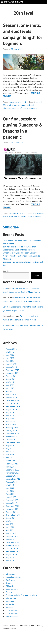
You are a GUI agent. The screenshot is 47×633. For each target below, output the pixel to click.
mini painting (11, 598)
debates (9, 583)
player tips (10, 604)
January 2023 (11, 466)
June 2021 (10, 524)
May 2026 (10, 358)
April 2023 (10, 457)
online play (13, 216)
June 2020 (10, 560)
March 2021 (11, 533)
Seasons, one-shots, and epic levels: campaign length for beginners (22, 34)
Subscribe (11, 227)
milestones (7, 108)
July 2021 (10, 521)
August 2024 (11, 409)
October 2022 (12, 476)
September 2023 (13, 442)
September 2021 (13, 515)
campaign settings (13, 577)
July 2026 (10, 352)
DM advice (23, 102)
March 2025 (11, 394)
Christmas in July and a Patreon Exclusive (20, 252)
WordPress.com (9, 628)
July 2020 (10, 557)
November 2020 (13, 545)
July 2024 (10, 412)
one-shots (15, 108)
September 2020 (13, 551)
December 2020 (12, 542)
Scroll (5, 288)
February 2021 (12, 536)
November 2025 (13, 373)
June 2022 (10, 488)
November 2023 (13, 436)
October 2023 (12, 439)
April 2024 (10, 421)
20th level (7, 105)
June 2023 (10, 451)
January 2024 (11, 430)
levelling (32, 105)
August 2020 (11, 554)
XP (21, 108)
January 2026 (11, 367)
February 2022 (12, 500)
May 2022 (10, 491)
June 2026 (10, 355)
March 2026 (11, 364)
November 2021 (13, 509)
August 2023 (11, 445)
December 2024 (12, 400)
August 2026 (11, 349)
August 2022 (11, 482)
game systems (12, 589)
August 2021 (11, 518)
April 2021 (10, 530)
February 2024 (12, 427)
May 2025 (10, 388)
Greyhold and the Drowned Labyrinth (21, 595)
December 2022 (12, 469)
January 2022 (11, 503)
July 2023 (10, 448)
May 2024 (10, 418)
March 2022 (11, 497)
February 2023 (12, 463)
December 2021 (12, 506)
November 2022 (13, 473)
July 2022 (10, 485)
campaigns (25, 105)
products (9, 607)
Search (6, 271)
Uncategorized (12, 610)
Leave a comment (30, 108)
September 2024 (13, 406)
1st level (38, 102)
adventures (14, 102)
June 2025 (10, 385)
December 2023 (12, 433)
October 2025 (12, 376)
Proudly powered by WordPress (16, 625)
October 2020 (12, 548)
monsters (10, 601)
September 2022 (13, 479)
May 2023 (10, 454)
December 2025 (12, 370)
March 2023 (11, 460)
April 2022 (10, 494)
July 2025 (10, 382)
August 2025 (11, 379)
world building (12, 616)
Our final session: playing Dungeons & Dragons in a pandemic (22, 128)
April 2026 (10, 361)
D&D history (11, 580)
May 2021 (10, 527)
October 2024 (12, 403)
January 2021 (11, 539)
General (22, 213)
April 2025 (10, 391)
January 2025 (11, 397)
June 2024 (10, 415)
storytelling (22, 216)
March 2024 (11, 424)
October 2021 (12, 512)
